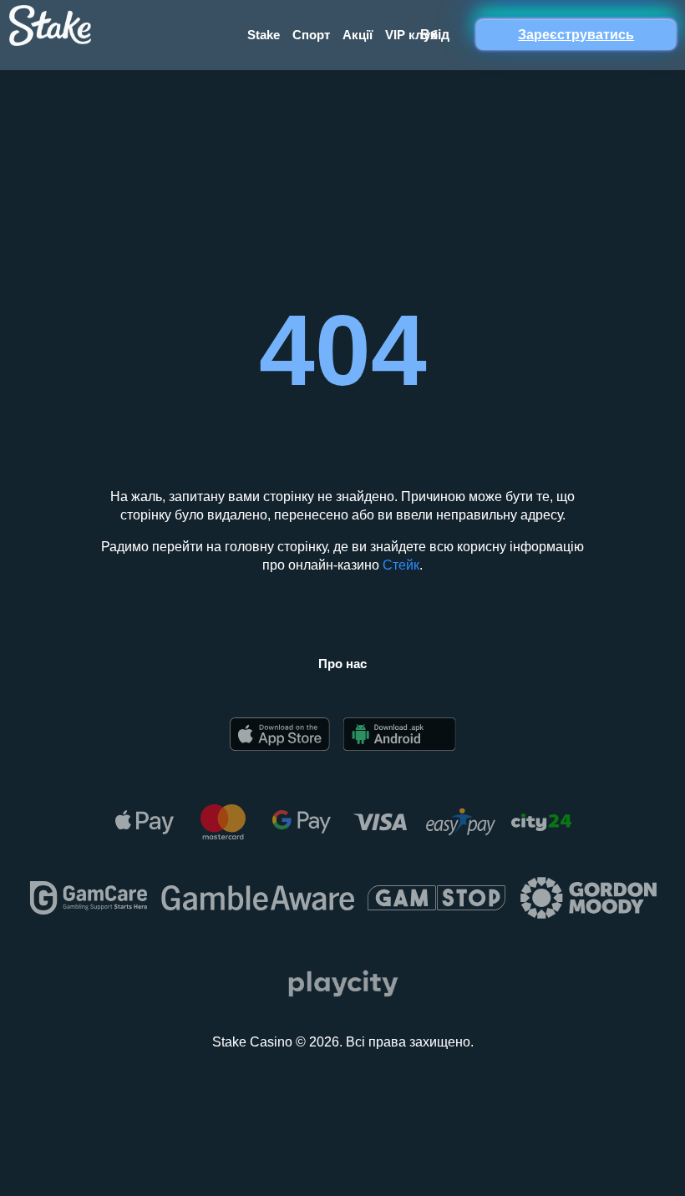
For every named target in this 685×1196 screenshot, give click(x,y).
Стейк (401, 565)
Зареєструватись (576, 35)
